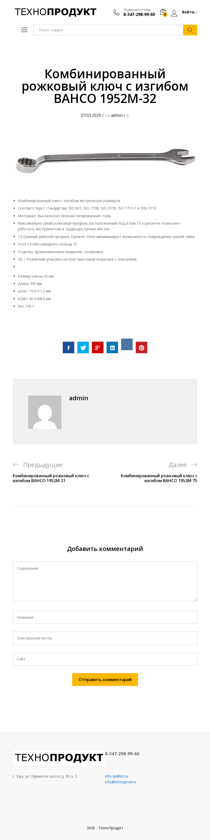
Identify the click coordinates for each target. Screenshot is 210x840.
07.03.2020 (91, 115)
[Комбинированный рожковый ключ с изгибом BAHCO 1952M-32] (68, 347)
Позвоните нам (136, 10)
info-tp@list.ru (116, 776)
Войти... (189, 12)
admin (117, 115)
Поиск (190, 30)
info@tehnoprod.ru (120, 781)
